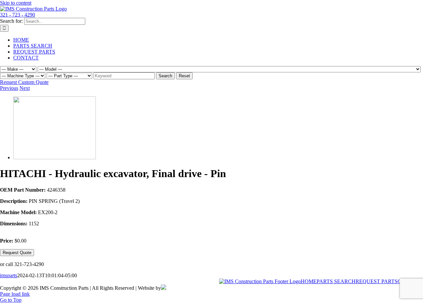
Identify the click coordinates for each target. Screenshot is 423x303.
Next (24, 88)
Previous (9, 88)
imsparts (8, 275)
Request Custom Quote (24, 82)
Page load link (15, 294)
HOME (309, 281)
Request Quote (17, 252)
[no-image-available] (54, 157)
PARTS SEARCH (336, 281)
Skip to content (15, 3)
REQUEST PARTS (377, 281)
